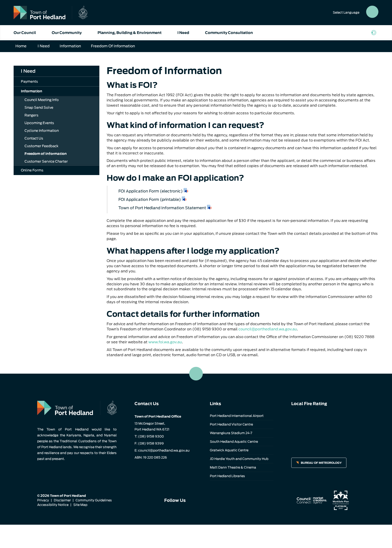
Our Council (25, 33)
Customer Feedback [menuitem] (41, 146)
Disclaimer (62, 500)
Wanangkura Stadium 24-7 (231, 433)
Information (70, 46)
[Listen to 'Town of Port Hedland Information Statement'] (209, 207)
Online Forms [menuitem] (32, 170)
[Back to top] (196, 373)
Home (21, 46)
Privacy (43, 500)
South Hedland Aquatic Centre (234, 441)
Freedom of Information (113, 46)
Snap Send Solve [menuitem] (38, 108)
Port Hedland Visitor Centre (231, 424)
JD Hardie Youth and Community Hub (239, 459)
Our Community (67, 33)
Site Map (80, 505)
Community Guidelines (94, 500)
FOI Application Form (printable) (149, 199)
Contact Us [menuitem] (33, 138)
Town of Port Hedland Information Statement (162, 208)
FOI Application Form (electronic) (150, 191)
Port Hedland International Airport (237, 416)
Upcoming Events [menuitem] (39, 123)
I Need (183, 33)
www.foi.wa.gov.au (165, 342)
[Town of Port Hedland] (50, 12)
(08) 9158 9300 (151, 436)
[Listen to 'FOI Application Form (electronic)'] (186, 190)
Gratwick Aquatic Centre (229, 450)
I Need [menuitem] (28, 71)
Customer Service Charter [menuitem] (46, 161)
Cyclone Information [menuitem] (41, 131)
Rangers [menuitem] (31, 115)
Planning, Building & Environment (130, 33)
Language (346, 12)
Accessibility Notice (53, 505)
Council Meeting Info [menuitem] (41, 100)
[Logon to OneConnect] (374, 32)
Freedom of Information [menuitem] (45, 154)
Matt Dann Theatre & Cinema (233, 467)
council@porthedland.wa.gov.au (267, 329)
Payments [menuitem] (29, 81)
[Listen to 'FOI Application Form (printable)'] (184, 199)
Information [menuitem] (31, 91)
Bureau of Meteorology (321, 462)
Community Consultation (229, 33)
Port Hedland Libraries (227, 476)
